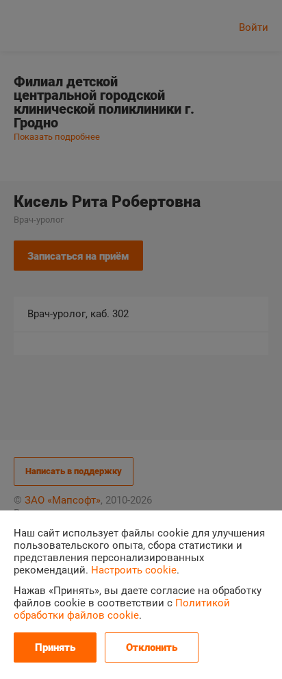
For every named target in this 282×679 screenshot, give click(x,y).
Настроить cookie (134, 570)
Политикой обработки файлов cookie (122, 609)
